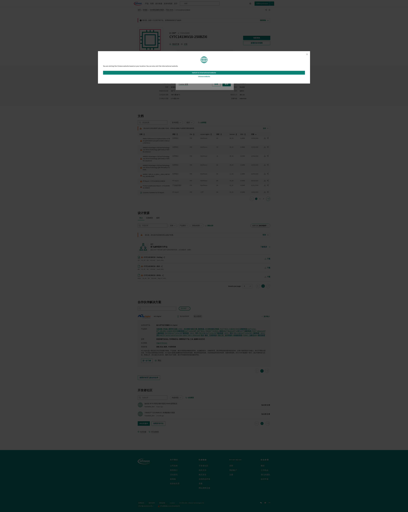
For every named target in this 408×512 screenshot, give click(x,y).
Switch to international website (204, 73)
